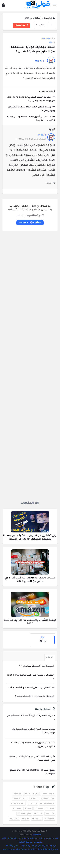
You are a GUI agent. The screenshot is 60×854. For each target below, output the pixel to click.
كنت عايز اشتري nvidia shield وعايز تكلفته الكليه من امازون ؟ (31, 119)
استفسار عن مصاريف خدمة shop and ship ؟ (31, 688)
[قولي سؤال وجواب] (36, 5)
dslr (27, 794)
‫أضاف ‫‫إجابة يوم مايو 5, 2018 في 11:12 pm (31, 139)
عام (50, 42)
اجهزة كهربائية (19, 799)
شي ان (50, 813)
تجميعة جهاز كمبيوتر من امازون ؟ (36, 666)
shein (17, 794)
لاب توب (37, 818)
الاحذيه (50, 808)
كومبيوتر (49, 818)
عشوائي (49, 658)
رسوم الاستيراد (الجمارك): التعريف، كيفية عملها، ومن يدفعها (30, 850)
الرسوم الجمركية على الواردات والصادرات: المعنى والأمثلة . (30, 846)
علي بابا (38, 813)
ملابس (14, 818)
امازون (39, 808)
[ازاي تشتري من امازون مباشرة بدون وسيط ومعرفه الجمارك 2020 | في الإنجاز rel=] (30, 523)
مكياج (25, 818)
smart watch (47, 799)
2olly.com (37, 835)
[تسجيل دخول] (3, 5)
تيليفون (17, 808)
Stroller (33, 799)
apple (36, 794)
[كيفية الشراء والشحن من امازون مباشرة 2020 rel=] (30, 605)
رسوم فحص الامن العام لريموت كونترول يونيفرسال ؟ (31, 109)
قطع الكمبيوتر (24, 813)
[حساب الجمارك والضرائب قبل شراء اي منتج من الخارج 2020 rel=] (30, 563)
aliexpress (48, 794)
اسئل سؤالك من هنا (30, 223)
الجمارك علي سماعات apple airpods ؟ (34, 696)
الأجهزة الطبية (17, 804)
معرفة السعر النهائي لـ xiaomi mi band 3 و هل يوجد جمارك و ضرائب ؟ (30, 99)
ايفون (27, 808)
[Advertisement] (30, 364)
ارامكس (32, 804)
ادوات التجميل (47, 804)
